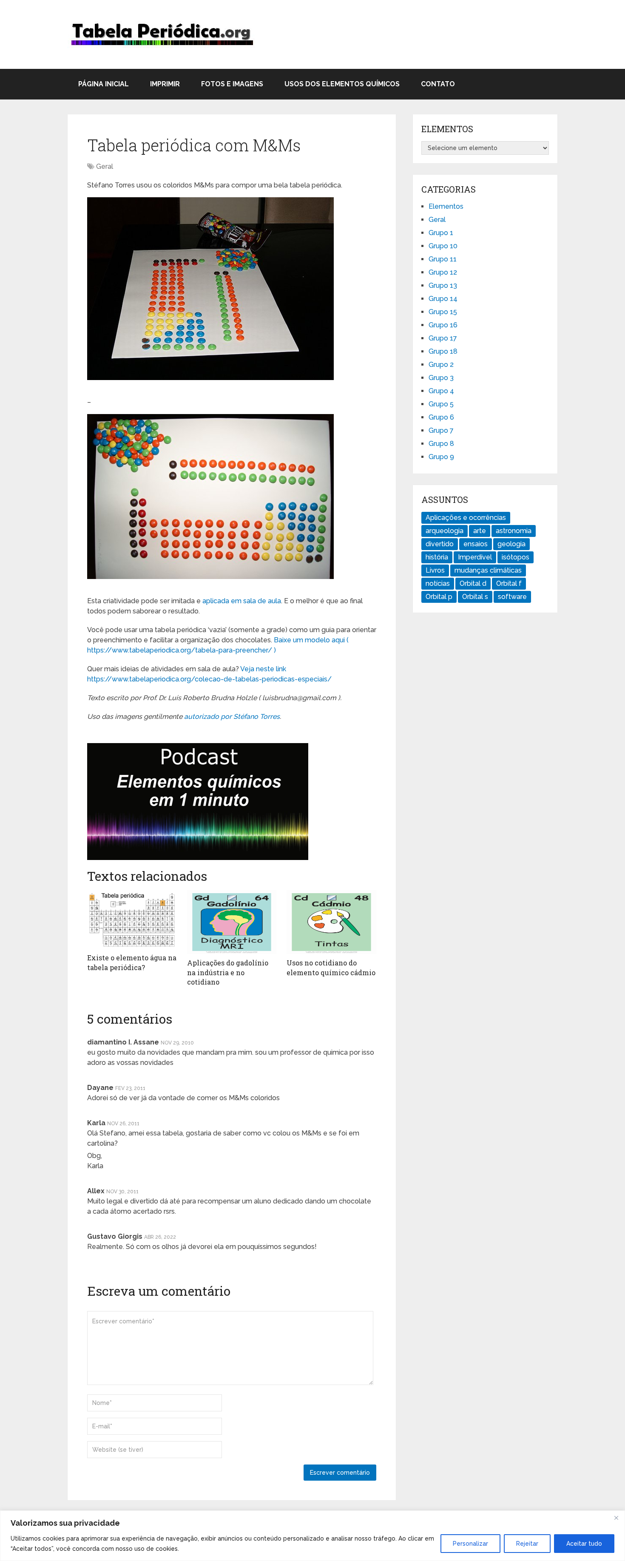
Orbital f (509, 583)
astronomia (513, 531)
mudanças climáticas (488, 570)
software (512, 597)
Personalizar (470, 1543)
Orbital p (439, 597)
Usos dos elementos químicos (342, 84)
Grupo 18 (443, 351)
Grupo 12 (443, 272)
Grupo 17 (443, 338)
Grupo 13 (443, 285)
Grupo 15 (443, 312)
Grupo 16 (443, 325)
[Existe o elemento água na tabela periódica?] (132, 919)
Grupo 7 (441, 430)
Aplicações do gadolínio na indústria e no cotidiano (227, 972)
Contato (438, 84)
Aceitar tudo (584, 1543)
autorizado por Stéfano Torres (232, 716)
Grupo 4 (441, 391)
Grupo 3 (441, 378)
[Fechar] (616, 1518)
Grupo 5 (441, 404)
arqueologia (444, 531)
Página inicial (103, 84)
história (437, 557)
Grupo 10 (443, 246)
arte (479, 531)
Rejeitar (527, 1543)
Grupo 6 (441, 417)
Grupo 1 (441, 233)
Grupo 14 (443, 299)
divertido (440, 544)
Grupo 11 (443, 259)
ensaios (475, 544)
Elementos (446, 206)
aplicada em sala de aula (241, 601)
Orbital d (473, 583)
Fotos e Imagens (232, 84)
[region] (312, 1535)
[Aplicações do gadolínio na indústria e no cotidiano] (232, 922)
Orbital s (475, 597)
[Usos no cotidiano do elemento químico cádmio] (331, 922)
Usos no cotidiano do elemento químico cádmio (331, 967)
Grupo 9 (441, 457)
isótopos (515, 557)
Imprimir (165, 84)
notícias (438, 583)
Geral (104, 166)
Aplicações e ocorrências (466, 518)
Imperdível (475, 557)
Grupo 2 (441, 364)
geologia (511, 544)
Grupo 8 (441, 444)
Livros (435, 570)
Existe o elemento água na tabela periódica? (131, 962)
